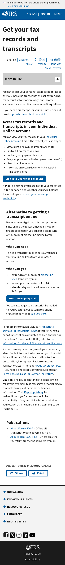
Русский (41, 64)
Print (40, 473)
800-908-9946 (39, 314)
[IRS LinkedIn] (25, 534)
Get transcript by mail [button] (22, 298)
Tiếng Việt (55, 64)
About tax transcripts (47, 365)
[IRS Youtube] (32, 534)
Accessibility (32, 559)
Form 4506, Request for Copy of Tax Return (28, 374)
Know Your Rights (20, 499)
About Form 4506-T (21, 428)
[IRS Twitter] (12, 534)
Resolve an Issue (18, 506)
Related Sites (16, 521)
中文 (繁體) (55, 59)
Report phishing (34, 392)
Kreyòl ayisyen (53, 68)
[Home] (9, 13)
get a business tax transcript (28, 114)
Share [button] (19, 473)
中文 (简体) (38, 59)
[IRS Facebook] (5, 534)
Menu (58, 14)
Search (32, 14)
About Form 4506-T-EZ (23, 437)
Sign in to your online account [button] (24, 179)
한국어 (29, 64)
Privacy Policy (32, 554)
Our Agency (15, 492)
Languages (14, 514)
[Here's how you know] (32, 4)
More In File (13, 79)
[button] (45, 14)
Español (24, 59)
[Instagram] (18, 534)
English (11, 59)
